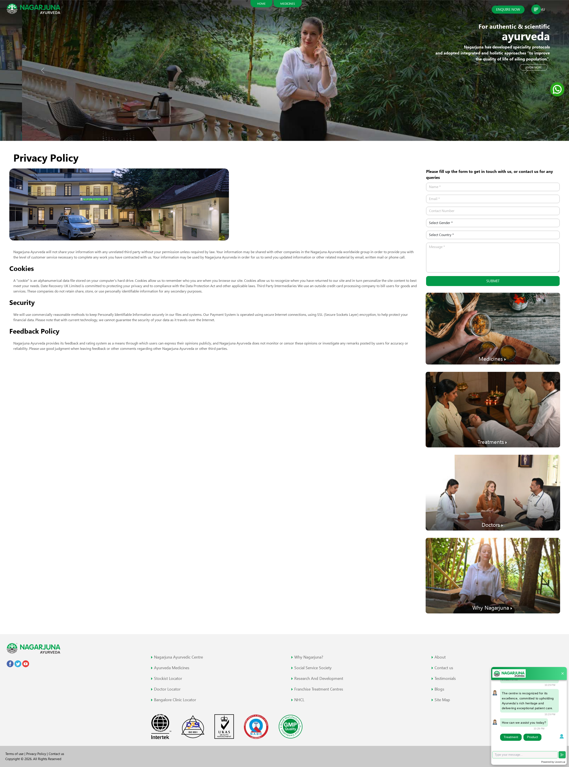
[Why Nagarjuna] (493, 575)
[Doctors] (493, 492)
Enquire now (508, 9)
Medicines (287, 3)
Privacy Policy (36, 754)
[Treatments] (493, 409)
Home (261, 3)
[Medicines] (493, 328)
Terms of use (14, 754)
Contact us (56, 754)
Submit (493, 281)
